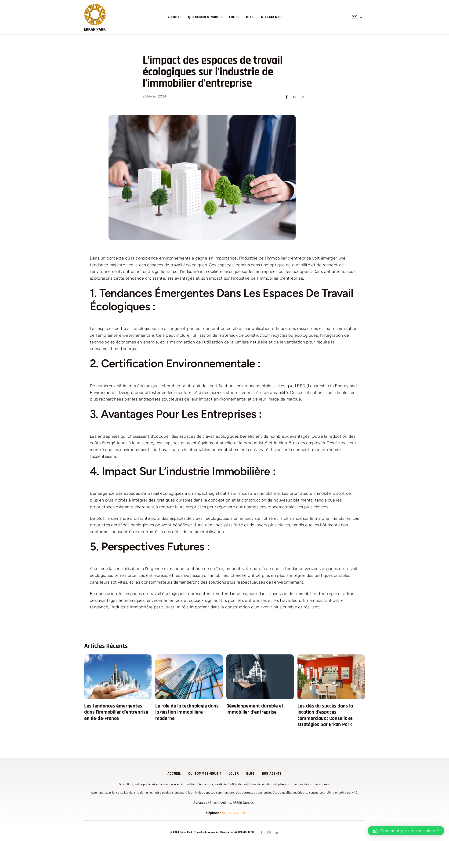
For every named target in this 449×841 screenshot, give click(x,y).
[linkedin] (276, 832)
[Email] (302, 97)
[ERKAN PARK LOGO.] (95, 5)
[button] (406, 830)
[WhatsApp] (294, 97)
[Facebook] (287, 97)
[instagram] (268, 832)
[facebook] (261, 832)
